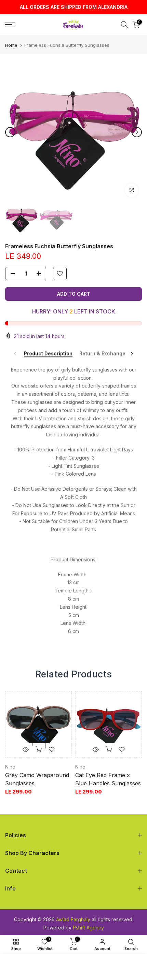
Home (11, 45)
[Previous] (10, 132)
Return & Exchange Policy (110, 353)
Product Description (48, 353)
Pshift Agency (88, 927)
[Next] (137, 132)
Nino (10, 767)
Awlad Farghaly (73, 919)
